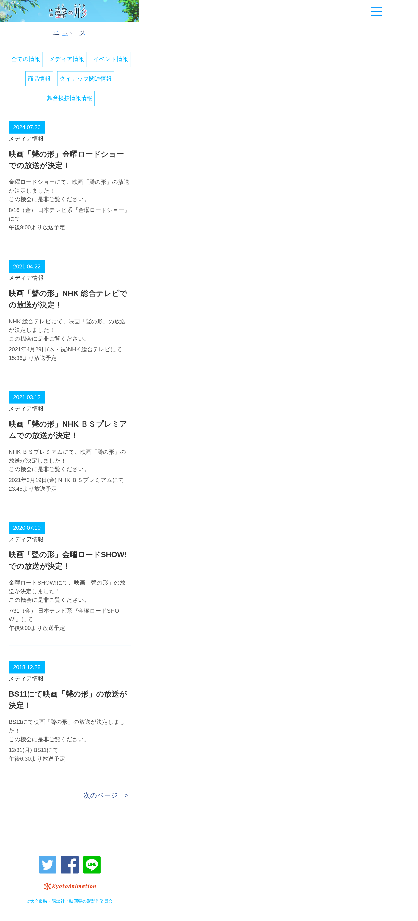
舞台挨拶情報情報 (69, 98)
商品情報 (39, 78)
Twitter (47, 865)
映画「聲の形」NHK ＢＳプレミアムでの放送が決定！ (68, 430)
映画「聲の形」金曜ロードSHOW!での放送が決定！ (68, 560)
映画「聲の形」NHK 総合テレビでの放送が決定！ (68, 299)
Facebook (70, 865)
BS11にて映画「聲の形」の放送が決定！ (68, 700)
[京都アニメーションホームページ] (69, 886)
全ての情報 (25, 59)
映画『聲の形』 (69, 11)
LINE (92, 865)
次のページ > (105, 795)
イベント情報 (110, 59)
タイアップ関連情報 (86, 78)
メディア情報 (66, 59)
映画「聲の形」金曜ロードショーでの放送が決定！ (66, 160)
